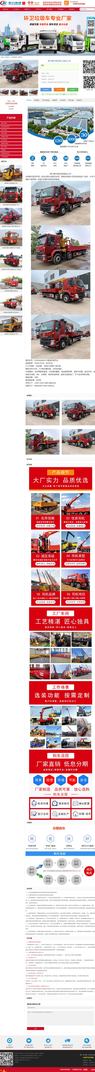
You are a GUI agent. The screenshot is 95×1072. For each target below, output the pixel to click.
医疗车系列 (4, 146)
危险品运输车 (4, 143)
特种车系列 (4, 123)
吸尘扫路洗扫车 (5, 126)
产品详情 (28, 100)
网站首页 (5, 9)
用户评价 (59, 89)
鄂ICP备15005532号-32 (25, 1060)
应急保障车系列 (5, 153)
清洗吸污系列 (4, 136)
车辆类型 (3, 150)
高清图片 (36, 100)
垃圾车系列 (4, 133)
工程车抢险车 (4, 156)
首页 (2, 57)
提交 (35, 1028)
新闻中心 (27, 9)
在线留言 (79, 100)
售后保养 (62, 100)
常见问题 (71, 100)
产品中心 (38, 9)
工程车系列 (14, 57)
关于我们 (16, 9)
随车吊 (20, 57)
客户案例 (50, 9)
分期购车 (72, 89)
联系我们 (72, 9)
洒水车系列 (4, 130)
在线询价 (46, 89)
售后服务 (61, 9)
